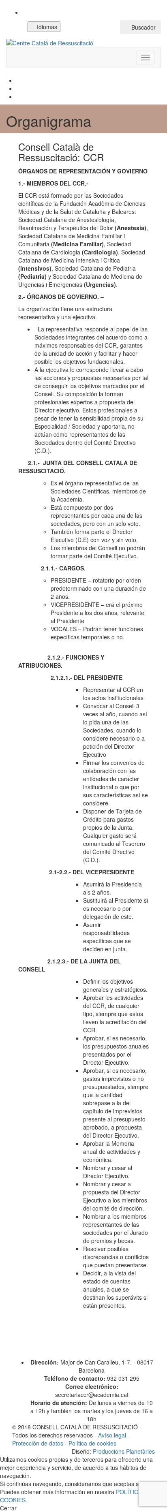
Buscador (143, 27)
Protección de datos (37, 1443)
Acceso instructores (92, 27)
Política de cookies (92, 1443)
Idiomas (46, 27)
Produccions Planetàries (124, 1451)
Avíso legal (112, 1435)
